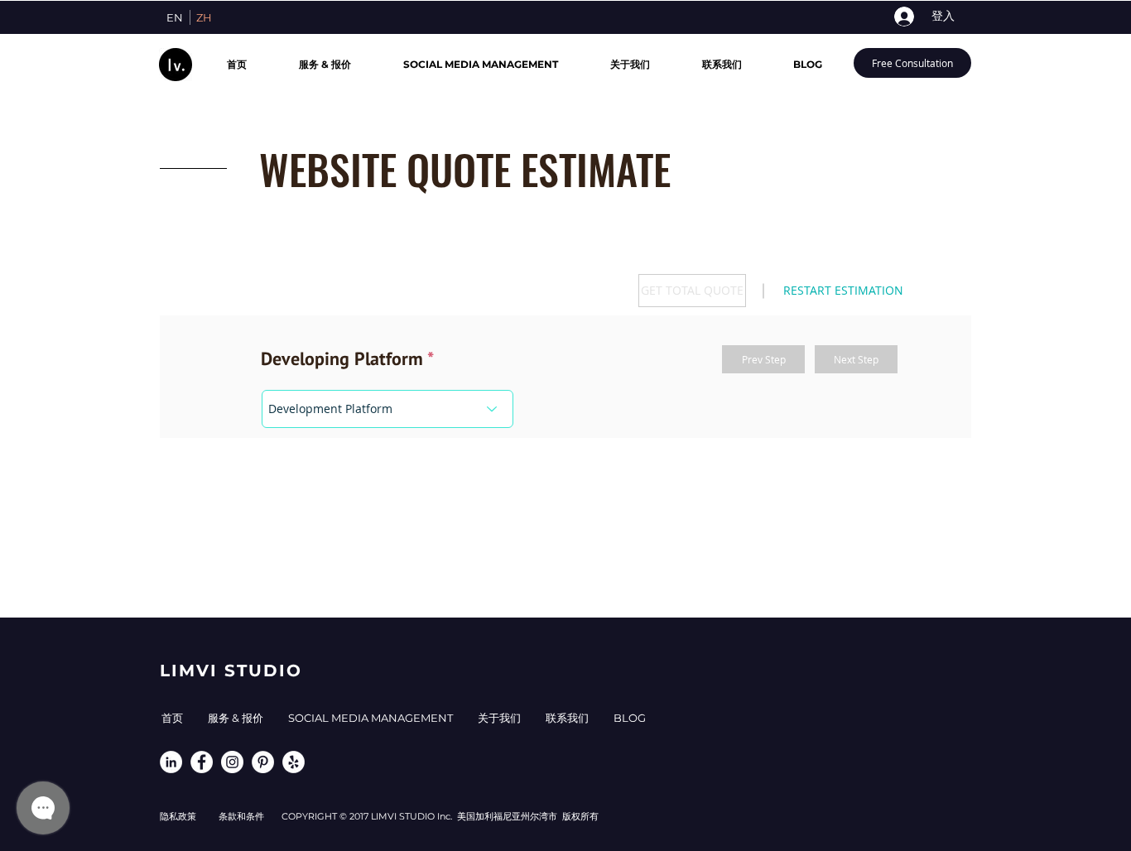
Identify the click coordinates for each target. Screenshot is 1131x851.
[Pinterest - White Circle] (263, 762)
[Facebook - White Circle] (201, 762)
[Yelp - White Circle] (293, 762)
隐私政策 (178, 816)
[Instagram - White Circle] (232, 762)
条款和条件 (250, 816)
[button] (692, 290)
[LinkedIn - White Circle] (171, 762)
